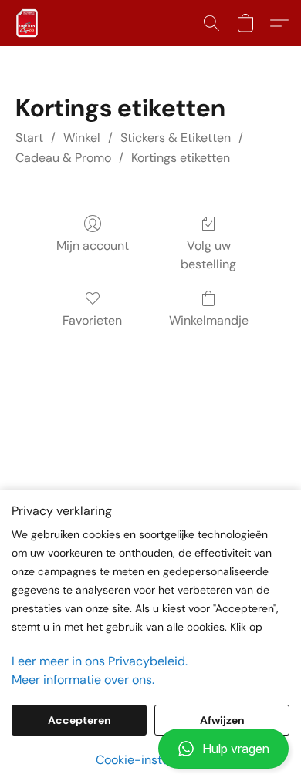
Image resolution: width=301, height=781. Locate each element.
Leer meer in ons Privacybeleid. (100, 661)
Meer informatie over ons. (83, 680)
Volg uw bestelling (208, 254)
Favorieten (92, 320)
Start (29, 138)
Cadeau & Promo (63, 158)
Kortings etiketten (180, 158)
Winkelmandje (209, 320)
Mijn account (92, 245)
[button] (150, 749)
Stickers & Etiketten (175, 138)
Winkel (81, 138)
